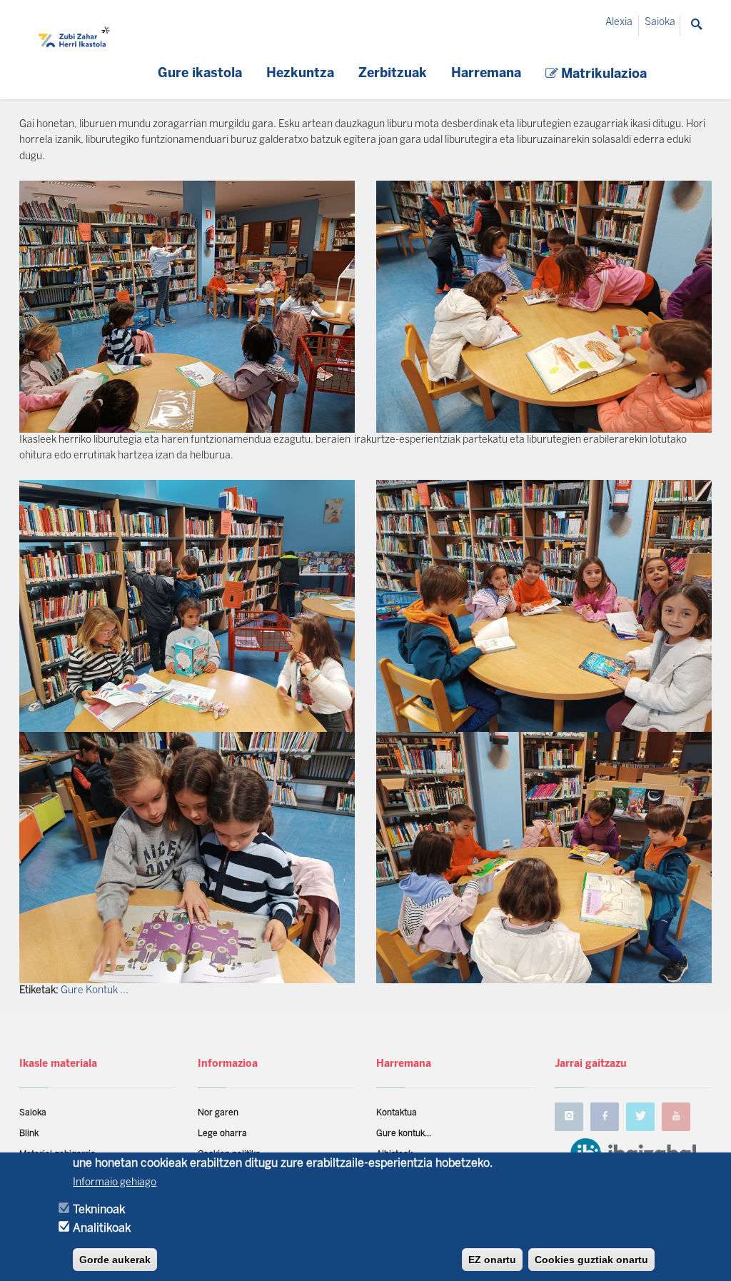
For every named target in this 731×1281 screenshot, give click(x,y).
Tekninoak (99, 1210)
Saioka (660, 22)
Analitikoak (102, 1228)
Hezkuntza (300, 74)
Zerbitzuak (392, 74)
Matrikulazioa (602, 75)
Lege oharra (222, 1133)
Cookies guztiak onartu (591, 1259)
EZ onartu (492, 1259)
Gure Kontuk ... (94, 990)
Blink (29, 1133)
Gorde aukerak (115, 1259)
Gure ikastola (200, 74)
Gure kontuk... (403, 1133)
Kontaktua (396, 1113)
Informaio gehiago (114, 1182)
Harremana (486, 74)
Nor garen (218, 1113)
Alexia (618, 22)
